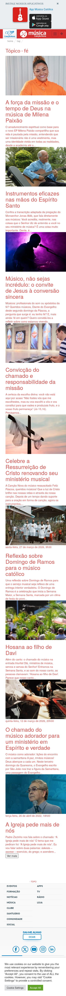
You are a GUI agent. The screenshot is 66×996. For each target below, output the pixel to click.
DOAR (32, 937)
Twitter (25, 949)
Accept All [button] (35, 987)
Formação (13, 891)
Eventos (12, 886)
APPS (40, 886)
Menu (55, 34)
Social (11, 924)
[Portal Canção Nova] (10, 33)
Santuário (13, 913)
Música (11, 902)
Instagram (43, 949)
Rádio (40, 897)
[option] (33, 17)
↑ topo (33, 881)
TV (38, 891)
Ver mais (12, 856)
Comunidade (14, 919)
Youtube (34, 949)
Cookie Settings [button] (15, 987)
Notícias (12, 897)
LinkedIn (52, 949)
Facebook (16, 949)
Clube (10, 908)
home (10, 41)
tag (18, 41)
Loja (40, 902)
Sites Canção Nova (61, 34)
